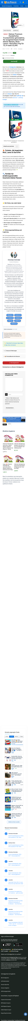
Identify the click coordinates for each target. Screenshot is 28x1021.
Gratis (21, 6)
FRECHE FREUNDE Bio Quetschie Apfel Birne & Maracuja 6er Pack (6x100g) (19, 466)
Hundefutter (15, 30)
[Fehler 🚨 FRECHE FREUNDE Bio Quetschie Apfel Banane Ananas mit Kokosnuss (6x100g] (8, 456)
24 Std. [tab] (11, 736)
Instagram (17, 317)
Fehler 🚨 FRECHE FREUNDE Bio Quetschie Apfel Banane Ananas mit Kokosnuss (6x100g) (8, 467)
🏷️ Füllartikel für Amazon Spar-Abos (13, 343)
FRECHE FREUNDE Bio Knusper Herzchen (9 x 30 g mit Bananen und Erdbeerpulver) (19, 446)
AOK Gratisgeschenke (6, 991)
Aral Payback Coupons (6, 1006)
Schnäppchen (12, 67)
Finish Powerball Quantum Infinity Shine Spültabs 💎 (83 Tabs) (15, 836)
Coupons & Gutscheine (6, 999)
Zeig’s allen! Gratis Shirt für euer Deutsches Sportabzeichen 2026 (15, 883)
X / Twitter (9, 317)
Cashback (8, 960)
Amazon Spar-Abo (7, 30)
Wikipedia (9, 315)
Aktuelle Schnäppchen (7, 6)
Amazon (13, 55)
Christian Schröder (14, 260)
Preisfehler (16, 6)
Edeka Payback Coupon (6, 1009)
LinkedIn (17, 320)
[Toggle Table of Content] (16, 146)
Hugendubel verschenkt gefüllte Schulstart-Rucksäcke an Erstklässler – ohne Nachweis (15, 902)
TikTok (9, 320)
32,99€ (18, 95)
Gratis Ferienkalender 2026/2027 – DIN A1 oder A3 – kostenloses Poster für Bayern (15, 924)
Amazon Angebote (5, 987)
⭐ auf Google (13, 951)
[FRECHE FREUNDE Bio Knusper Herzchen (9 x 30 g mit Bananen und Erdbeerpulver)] (19, 435)
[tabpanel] (14, 779)
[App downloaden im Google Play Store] (18, 945)
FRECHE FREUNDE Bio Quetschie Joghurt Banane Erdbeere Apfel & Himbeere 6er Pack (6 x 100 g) (8, 446)
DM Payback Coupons (5, 1003)
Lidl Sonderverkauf (5, 981)
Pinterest (13, 323)
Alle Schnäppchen (5, 977)
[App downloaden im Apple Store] (6, 945)
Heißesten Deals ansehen (14, 821)
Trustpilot (4, 951)
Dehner (15, 74)
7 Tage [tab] (21, 736)
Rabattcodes (23, 958)
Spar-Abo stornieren (10, 345)
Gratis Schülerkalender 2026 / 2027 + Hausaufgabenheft (15, 855)
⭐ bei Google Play (17, 949)
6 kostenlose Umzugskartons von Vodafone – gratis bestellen (15, 892)
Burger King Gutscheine (6, 1013)
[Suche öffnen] (20, 2)
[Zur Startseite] (11, 2)
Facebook (17, 315)
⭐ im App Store (6, 949)
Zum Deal (13, 61)
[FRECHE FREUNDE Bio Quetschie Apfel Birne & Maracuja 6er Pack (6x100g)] (19, 456)
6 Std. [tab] (7, 736)
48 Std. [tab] (16, 736)
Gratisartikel (13, 958)
